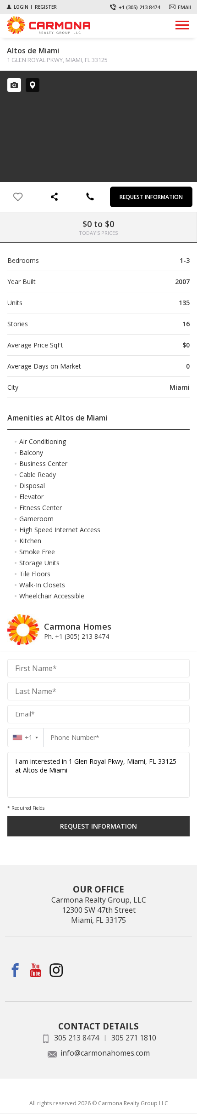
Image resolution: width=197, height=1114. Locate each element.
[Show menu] (182, 24)
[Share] (53, 197)
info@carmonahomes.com (105, 1053)
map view (32, 85)
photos (14, 85)
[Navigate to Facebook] (15, 970)
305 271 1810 (133, 1038)
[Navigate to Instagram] (56, 970)
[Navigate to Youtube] (36, 970)
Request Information (151, 197)
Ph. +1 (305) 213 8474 (76, 636)
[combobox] (25, 737)
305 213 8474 (76, 1038)
